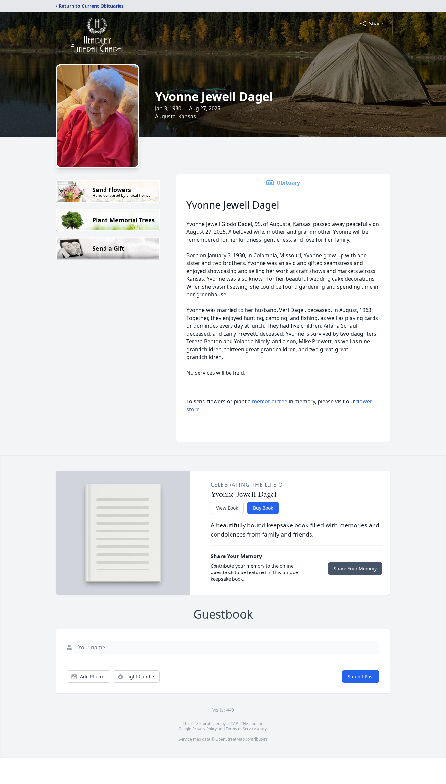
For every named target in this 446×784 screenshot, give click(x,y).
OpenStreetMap (230, 739)
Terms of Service (241, 728)
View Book (227, 508)
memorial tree (269, 401)
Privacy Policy (204, 728)
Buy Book (263, 508)
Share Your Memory (355, 568)
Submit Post (361, 676)
